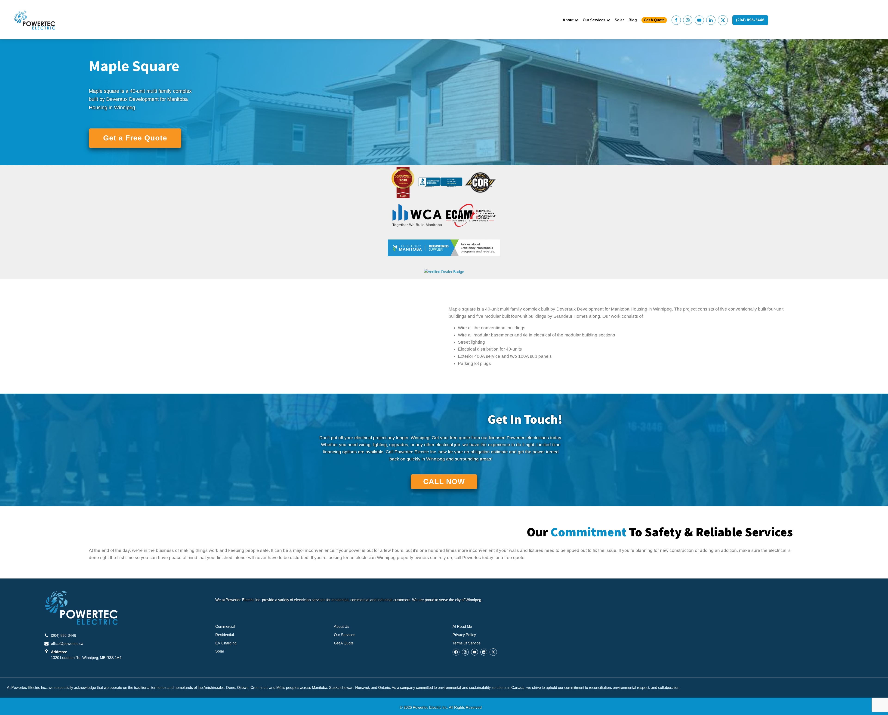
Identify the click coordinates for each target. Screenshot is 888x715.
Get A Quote (654, 20)
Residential (224, 635)
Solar (619, 20)
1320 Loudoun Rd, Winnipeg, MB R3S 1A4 (86, 658)
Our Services (594, 20)
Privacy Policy (464, 635)
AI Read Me (462, 626)
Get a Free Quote (135, 138)
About (568, 20)
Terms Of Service (467, 643)
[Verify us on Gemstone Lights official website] (444, 272)
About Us (341, 626)
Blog (633, 20)
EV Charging (226, 643)
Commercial (225, 626)
